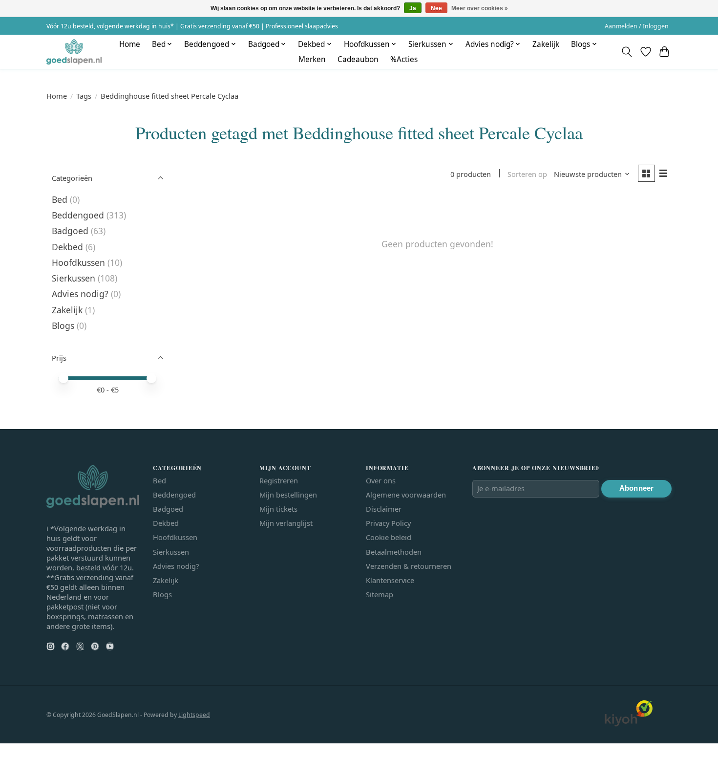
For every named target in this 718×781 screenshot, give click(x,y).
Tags (83, 96)
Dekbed (67, 247)
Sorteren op (527, 174)
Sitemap (379, 594)
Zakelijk (545, 44)
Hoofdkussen (78, 262)
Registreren (278, 480)
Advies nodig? (80, 294)
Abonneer (636, 488)
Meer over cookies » (479, 8)
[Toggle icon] (627, 52)
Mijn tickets (278, 509)
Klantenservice (390, 580)
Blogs (63, 325)
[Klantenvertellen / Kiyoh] (628, 724)
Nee (436, 8)
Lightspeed (194, 715)
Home (129, 44)
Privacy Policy (388, 523)
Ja (412, 8)
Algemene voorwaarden (406, 494)
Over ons (381, 480)
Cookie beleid (388, 537)
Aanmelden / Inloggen (637, 26)
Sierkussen (73, 278)
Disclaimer (383, 509)
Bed (59, 199)
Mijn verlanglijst (286, 523)
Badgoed (70, 231)
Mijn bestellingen (288, 494)
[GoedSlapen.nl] (74, 51)
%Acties (404, 59)
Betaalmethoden (394, 552)
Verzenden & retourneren (408, 566)
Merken (312, 59)
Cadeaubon (358, 59)
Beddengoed (78, 215)
